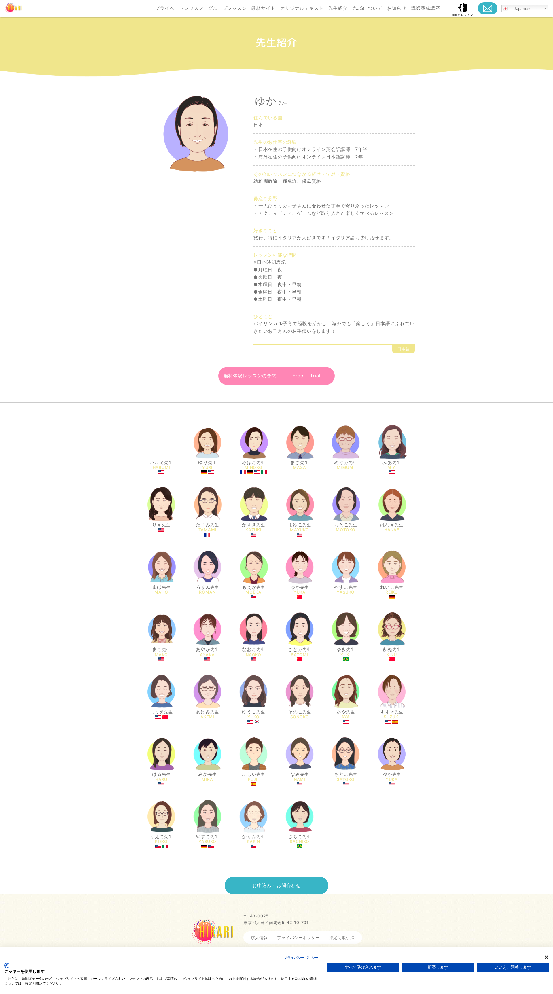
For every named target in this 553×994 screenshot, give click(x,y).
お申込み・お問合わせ (276, 885)
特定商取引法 (342, 937)
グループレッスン (227, 8)
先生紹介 (338, 8)
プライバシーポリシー (298, 937)
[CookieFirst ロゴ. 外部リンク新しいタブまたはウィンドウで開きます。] (6, 965)
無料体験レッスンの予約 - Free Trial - (277, 375)
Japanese (520, 8)
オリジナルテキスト (302, 8)
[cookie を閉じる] (546, 957)
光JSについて (367, 8)
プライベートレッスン (179, 8)
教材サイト (263, 8)
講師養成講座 (425, 8)
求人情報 (259, 937)
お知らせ (396, 8)
